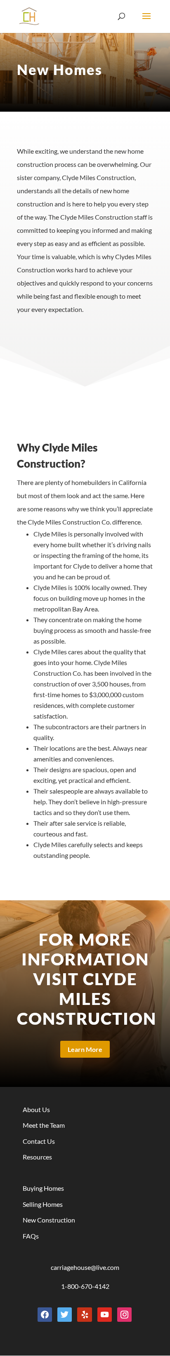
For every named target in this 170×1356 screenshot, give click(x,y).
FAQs (31, 1236)
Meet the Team (44, 1125)
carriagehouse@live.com (85, 1267)
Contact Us (39, 1141)
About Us (36, 1109)
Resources (37, 1157)
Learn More (85, 1049)
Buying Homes (43, 1188)
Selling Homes (43, 1204)
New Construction (49, 1220)
